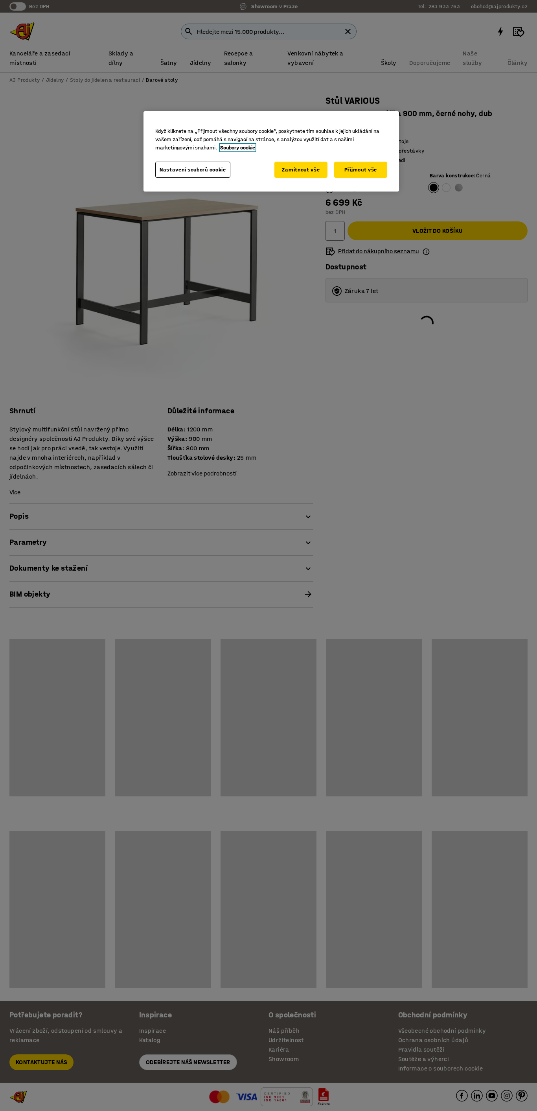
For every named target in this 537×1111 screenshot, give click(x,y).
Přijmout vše (360, 169)
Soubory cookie (237, 147)
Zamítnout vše (301, 169)
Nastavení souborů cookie (193, 169)
